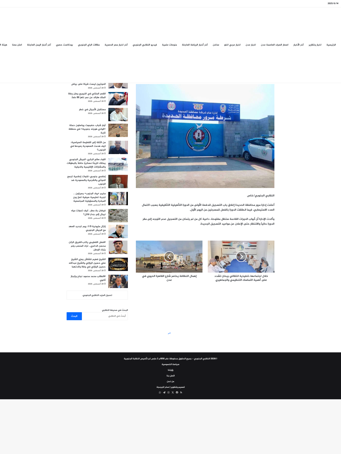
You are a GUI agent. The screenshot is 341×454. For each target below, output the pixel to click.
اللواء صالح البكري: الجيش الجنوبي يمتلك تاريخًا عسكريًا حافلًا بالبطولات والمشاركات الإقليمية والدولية (86, 163)
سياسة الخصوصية (170, 364)
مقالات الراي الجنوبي (89, 45)
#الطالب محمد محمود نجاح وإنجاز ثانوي (88, 278)
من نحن (170, 381)
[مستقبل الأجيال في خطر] (118, 114)
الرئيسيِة (331, 45)
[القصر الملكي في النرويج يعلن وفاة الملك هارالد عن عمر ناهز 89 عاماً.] (118, 98)
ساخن (216, 45)
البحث (74, 316)
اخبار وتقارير (315, 45)
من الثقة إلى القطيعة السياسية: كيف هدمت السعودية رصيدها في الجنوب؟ (88, 146)
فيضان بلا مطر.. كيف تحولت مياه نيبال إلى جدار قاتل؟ (88, 212)
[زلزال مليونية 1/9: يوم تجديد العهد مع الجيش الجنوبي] (118, 231)
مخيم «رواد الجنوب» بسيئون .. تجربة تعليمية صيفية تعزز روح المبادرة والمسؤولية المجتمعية (89, 197)
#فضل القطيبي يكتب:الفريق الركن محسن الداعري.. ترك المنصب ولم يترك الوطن (87, 246)
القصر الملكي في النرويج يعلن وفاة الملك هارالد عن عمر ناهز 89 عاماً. (87, 96)
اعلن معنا (17, 45)
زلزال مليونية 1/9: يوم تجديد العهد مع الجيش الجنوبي (87, 228)
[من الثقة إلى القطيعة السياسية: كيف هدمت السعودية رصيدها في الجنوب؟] (118, 147)
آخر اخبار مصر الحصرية (116, 45)
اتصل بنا (171, 376)
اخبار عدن (251, 45)
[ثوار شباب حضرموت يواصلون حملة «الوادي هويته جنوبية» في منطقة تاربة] (118, 130)
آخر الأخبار (298, 45)
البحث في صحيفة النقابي (115, 310)
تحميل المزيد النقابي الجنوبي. (97, 295)
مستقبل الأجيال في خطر (92, 110)
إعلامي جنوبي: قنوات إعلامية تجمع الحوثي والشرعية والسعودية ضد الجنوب (86, 180)
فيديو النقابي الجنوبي (145, 45)
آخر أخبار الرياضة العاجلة (195, 45)
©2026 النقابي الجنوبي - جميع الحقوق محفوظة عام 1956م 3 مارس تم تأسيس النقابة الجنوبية (170, 359)
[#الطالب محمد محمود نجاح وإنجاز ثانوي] (118, 281)
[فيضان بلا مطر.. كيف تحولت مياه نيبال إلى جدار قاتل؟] (118, 215)
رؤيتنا (170, 370)
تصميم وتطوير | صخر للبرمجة (170, 387)
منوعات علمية (169, 45)
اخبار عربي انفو (232, 45)
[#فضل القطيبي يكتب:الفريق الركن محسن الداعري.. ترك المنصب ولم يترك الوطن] (118, 247)
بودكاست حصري (64, 45)
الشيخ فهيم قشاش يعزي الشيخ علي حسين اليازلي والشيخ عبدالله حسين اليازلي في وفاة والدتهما (87, 263)
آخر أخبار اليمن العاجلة (39, 45)
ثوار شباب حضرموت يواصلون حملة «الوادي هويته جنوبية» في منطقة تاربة (87, 129)
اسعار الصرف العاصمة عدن (274, 45)
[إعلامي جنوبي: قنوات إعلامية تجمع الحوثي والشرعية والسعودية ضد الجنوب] (118, 181)
